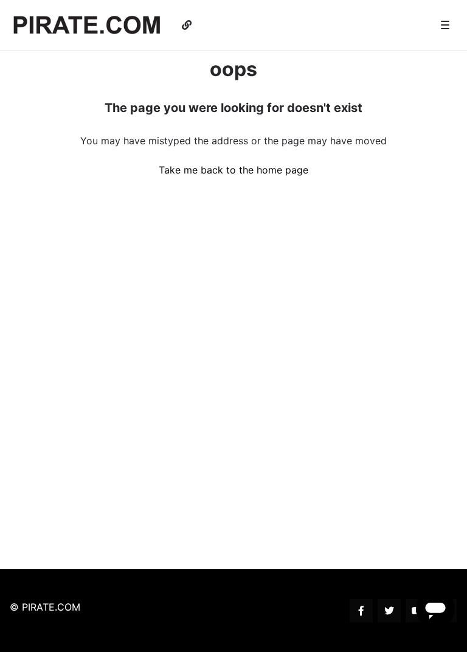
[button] (445, 25)
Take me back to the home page (233, 170)
